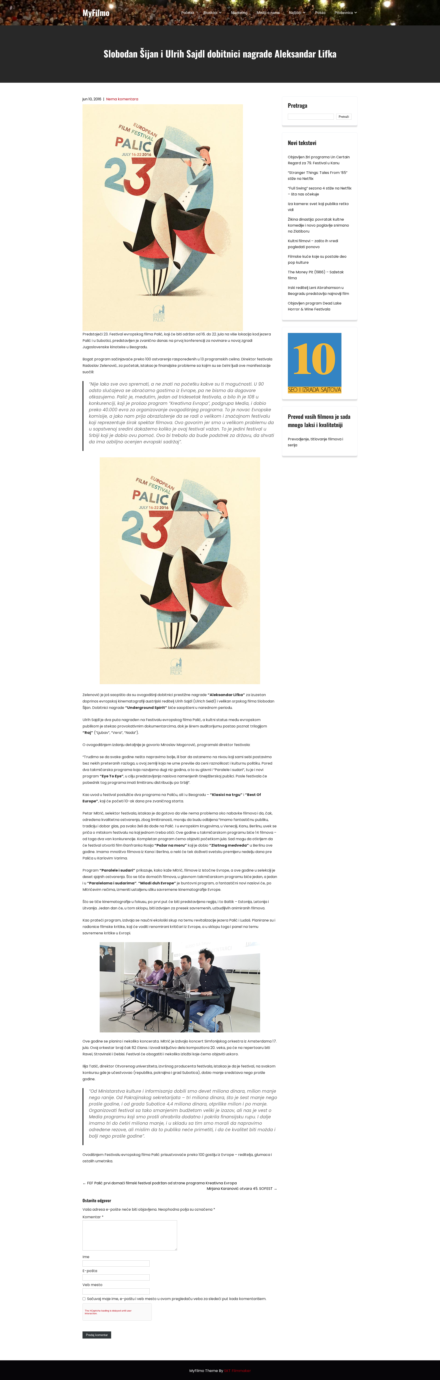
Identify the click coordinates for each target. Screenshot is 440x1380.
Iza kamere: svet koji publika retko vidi (318, 206)
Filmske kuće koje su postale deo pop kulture (317, 259)
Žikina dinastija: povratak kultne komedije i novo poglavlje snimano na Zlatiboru (318, 225)
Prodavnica (344, 13)
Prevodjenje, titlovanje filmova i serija (315, 442)
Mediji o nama (268, 13)
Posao (320, 13)
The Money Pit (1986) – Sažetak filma (316, 275)
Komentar (93, 1217)
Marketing (239, 13)
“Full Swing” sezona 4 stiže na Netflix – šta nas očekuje (320, 191)
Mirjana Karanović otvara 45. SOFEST (242, 1188)
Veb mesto (92, 1284)
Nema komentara (122, 99)
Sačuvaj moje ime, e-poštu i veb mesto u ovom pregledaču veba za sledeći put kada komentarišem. (176, 1298)
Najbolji (295, 13)
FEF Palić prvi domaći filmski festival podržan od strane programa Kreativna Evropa (159, 1183)
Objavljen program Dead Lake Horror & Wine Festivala (314, 306)
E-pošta (89, 1270)
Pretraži (344, 116)
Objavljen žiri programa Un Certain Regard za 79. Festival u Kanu (319, 160)
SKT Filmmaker (237, 1370)
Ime (85, 1256)
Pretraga (297, 105)
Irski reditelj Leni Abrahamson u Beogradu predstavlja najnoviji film (318, 290)
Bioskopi (210, 13)
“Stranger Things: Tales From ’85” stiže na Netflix (317, 175)
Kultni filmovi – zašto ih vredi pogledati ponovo (313, 244)
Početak (187, 13)
